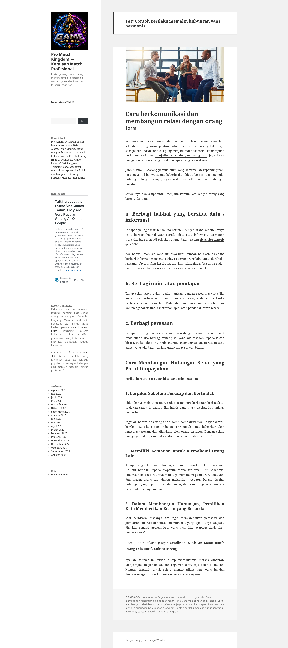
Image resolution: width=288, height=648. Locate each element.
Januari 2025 (58, 437)
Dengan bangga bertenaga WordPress (147, 640)
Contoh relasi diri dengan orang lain (158, 611)
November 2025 (60, 404)
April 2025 (57, 426)
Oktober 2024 (59, 447)
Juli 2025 (56, 419)
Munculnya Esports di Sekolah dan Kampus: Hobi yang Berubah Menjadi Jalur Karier (68, 174)
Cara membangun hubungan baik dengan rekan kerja (168, 598)
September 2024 (60, 451)
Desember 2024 (60, 440)
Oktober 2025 (59, 408)
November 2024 (60, 444)
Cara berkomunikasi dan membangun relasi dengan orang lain (173, 121)
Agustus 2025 (58, 415)
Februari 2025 (59, 433)
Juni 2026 (56, 397)
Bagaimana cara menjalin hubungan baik (181, 597)
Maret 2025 (57, 429)
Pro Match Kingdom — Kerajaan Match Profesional (67, 61)
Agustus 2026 (58, 390)
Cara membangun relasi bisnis (199, 600)
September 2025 (60, 411)
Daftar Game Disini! (62, 102)
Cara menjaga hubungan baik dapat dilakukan (191, 604)
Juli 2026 (56, 393)
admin (149, 597)
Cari (83, 121)
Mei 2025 (56, 422)
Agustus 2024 (58, 455)
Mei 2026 (56, 401)
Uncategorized (59, 474)
